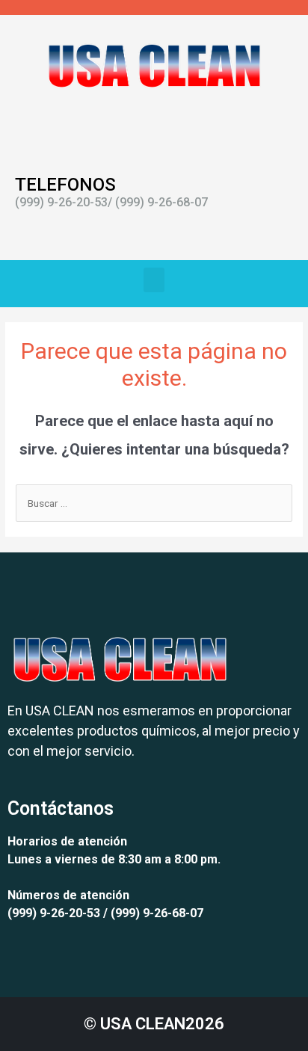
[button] (154, 280)
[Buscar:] (154, 503)
